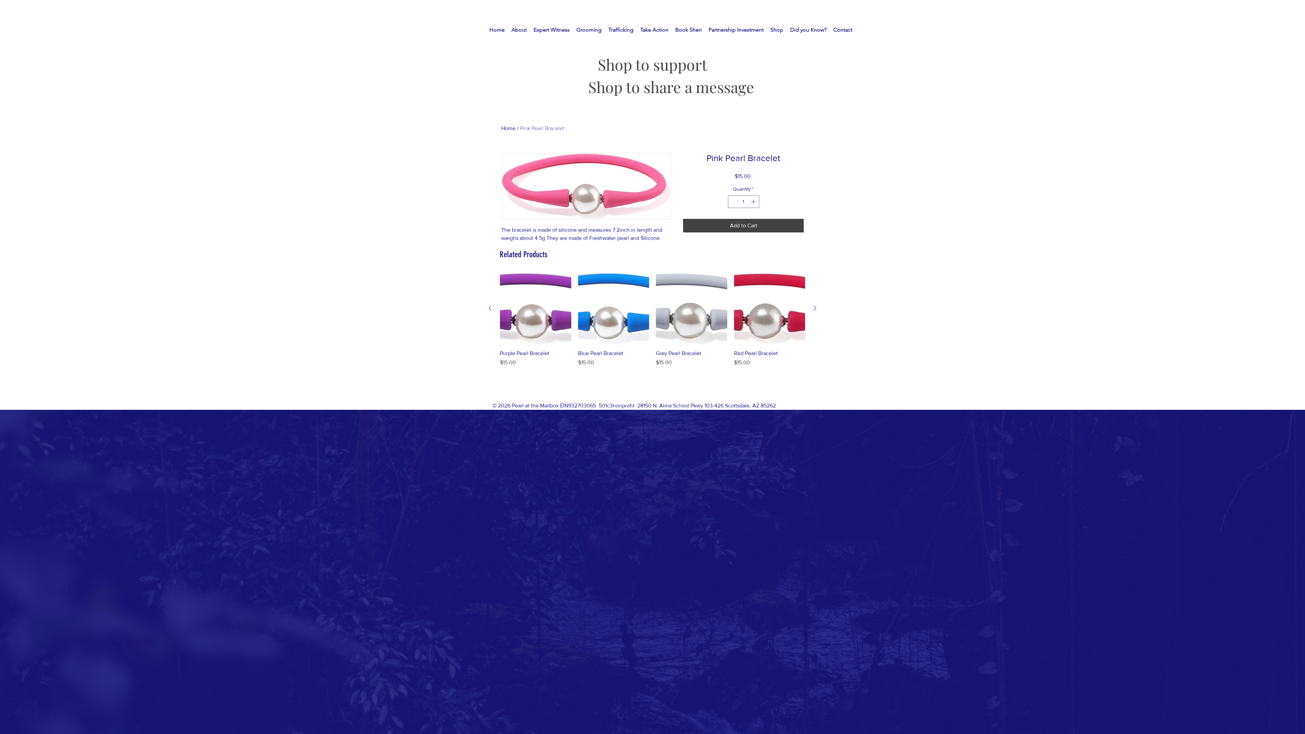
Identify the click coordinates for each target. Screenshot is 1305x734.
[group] (652, 327)
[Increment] (754, 202)
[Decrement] (733, 202)
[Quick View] (535, 308)
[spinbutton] (743, 202)
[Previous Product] (490, 308)
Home (508, 128)
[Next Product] (815, 308)
